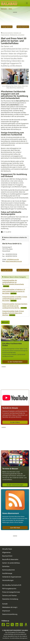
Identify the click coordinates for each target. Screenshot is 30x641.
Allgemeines (6, 552)
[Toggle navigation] (27, 3)
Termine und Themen (9, 595)
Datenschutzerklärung (9, 614)
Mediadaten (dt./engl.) (9, 607)
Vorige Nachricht (7, 27)
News (10, 9)
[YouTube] (8, 624)
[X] (12, 624)
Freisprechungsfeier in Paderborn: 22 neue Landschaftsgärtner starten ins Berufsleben (13, 291)
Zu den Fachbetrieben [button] (15, 362)
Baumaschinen (7, 556)
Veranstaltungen (8, 580)
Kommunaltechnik (8, 570)
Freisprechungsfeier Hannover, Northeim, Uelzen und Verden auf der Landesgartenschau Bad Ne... (14, 306)
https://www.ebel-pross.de (14, 261)
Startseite (4, 9)
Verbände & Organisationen (11, 577)
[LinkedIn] (17, 624)
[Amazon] (26, 624)
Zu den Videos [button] (15, 422)
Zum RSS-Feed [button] (15, 528)
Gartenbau (5, 566)
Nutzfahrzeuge (7, 573)
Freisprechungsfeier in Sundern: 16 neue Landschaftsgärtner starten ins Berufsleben (14, 298)
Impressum (6, 611)
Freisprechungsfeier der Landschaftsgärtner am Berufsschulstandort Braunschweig (13, 282)
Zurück (5, 322)
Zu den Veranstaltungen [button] (15, 485)
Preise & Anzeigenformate (11, 592)
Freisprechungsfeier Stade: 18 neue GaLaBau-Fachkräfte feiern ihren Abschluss (13, 313)
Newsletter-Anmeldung (10, 599)
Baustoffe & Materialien (10, 559)
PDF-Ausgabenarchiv (9, 588)
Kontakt (5, 604)
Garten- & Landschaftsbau (11, 563)
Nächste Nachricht (22, 27)
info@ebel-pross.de (13, 259)
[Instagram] (21, 624)
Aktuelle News (7, 549)
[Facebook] (3, 624)
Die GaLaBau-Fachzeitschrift (11, 585)
